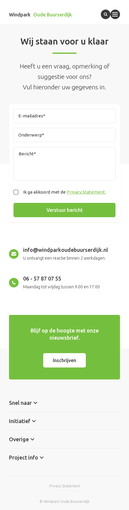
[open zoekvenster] (105, 14)
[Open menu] (115, 14)
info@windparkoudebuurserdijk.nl (65, 250)
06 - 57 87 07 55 (42, 278)
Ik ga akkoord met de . (64, 191)
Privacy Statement (86, 191)
